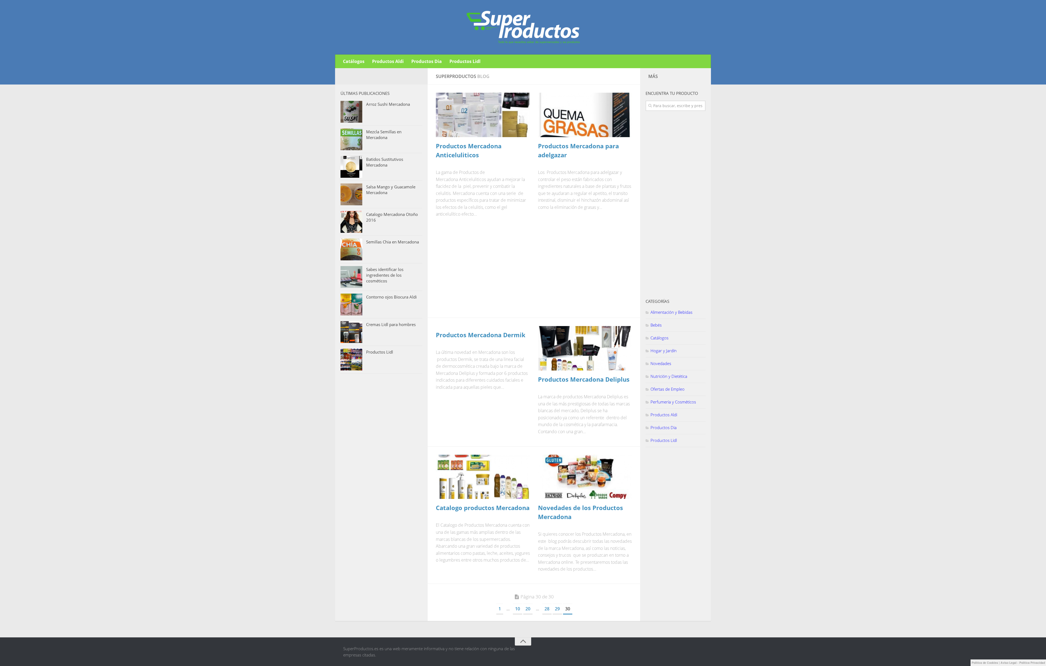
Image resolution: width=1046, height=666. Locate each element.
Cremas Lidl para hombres (391, 324)
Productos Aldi (388, 61)
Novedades (660, 363)
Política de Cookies (985, 663)
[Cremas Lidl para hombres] (351, 332)
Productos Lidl (465, 61)
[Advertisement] (477, 271)
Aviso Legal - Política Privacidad (1023, 663)
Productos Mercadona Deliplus (584, 379)
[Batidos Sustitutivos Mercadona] (351, 167)
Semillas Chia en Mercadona (392, 242)
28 (547, 609)
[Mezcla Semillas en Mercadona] (351, 139)
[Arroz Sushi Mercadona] (351, 112)
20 (527, 609)
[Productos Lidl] (351, 359)
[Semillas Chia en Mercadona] (351, 249)
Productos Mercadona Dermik (480, 335)
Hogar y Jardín (663, 350)
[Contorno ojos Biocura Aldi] (351, 304)
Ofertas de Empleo (667, 389)
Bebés (656, 325)
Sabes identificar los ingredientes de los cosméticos (384, 275)
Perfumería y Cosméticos (673, 402)
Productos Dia (426, 61)
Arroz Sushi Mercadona (388, 104)
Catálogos (353, 61)
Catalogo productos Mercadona (483, 508)
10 (517, 609)
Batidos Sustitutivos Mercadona (384, 162)
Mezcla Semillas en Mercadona (384, 134)
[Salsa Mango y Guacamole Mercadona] (351, 194)
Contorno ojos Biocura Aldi (391, 297)
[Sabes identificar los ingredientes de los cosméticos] (351, 277)
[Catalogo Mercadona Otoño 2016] (351, 222)
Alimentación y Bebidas (671, 312)
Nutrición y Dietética (668, 376)
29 (557, 609)
